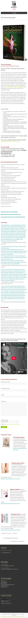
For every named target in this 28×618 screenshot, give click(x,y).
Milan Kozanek (4, 583)
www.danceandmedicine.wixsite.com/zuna (9, 569)
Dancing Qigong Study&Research (7, 584)
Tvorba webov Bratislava (22, 616)
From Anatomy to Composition (17, 541)
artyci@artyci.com (7, 552)
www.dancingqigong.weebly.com (7, 565)
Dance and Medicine (9, 86)
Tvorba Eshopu (13, 616)
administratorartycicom (7, 533)
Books (16, 533)
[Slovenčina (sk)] (13, 9)
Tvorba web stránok (5, 616)
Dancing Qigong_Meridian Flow (10, 538)
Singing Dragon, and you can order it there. (10, 141)
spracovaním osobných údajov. (13, 424)
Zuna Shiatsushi (4, 582)
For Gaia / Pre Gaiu (4, 585)
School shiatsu (4, 586)
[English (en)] (14, 9)
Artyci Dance (3, 581)
